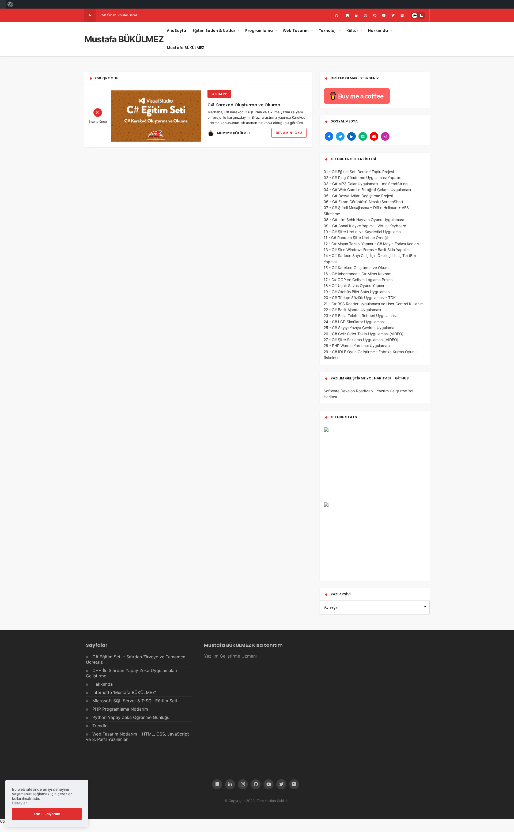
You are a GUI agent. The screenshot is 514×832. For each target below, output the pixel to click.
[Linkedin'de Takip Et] (351, 136)
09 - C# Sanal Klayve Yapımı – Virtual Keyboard (365, 225)
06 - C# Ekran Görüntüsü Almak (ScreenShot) (363, 201)
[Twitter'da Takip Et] (340, 136)
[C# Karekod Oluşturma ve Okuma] (156, 116)
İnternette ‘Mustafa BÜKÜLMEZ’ (124, 692)
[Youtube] (383, 15)
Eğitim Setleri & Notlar (213, 30)
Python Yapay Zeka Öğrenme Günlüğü (130, 717)
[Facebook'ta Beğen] (329, 136)
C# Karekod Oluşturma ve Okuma (243, 105)
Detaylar (19, 803)
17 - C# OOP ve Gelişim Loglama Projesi (358, 279)
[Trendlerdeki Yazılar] (90, 15)
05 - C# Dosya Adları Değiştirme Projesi (358, 195)
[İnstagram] (365, 15)
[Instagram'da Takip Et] (385, 136)
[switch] (418, 15)
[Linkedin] (356, 15)
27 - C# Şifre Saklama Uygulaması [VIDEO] (361, 339)
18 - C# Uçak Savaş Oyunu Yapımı (354, 285)
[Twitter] (393, 15)
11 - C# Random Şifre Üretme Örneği (356, 237)
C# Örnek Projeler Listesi (119, 15)
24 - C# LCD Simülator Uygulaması (354, 321)
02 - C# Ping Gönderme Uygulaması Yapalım (362, 177)
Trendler (100, 725)
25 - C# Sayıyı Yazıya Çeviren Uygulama (359, 327)
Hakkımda (378, 30)
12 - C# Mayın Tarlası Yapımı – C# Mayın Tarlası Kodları (371, 243)
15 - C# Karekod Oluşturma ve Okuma (357, 267)
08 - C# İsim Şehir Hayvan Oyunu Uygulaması (364, 219)
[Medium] (402, 15)
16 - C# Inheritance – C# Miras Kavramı (358, 273)
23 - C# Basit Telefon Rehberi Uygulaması (360, 315)
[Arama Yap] (337, 15)
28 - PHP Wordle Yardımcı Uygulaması (357, 345)
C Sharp (219, 94)
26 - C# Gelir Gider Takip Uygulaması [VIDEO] (363, 333)
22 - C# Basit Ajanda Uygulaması (352, 309)
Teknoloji (328, 30)
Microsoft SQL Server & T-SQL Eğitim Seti (134, 700)
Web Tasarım (296, 30)
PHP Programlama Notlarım (120, 709)
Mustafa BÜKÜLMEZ (124, 39)
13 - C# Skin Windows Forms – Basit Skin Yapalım (367, 249)
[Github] (374, 15)
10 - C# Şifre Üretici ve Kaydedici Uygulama (362, 231)
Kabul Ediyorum (46, 814)
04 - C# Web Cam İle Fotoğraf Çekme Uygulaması (367, 189)
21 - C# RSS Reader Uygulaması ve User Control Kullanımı (374, 303)
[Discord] (347, 15)
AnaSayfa (176, 30)
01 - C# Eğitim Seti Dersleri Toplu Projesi (359, 171)
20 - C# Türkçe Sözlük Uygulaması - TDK (360, 297)
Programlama (259, 30)
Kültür (352, 30)
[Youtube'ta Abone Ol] (374, 136)
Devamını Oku (289, 132)
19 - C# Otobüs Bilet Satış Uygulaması (357, 291)
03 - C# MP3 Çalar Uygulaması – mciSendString (366, 183)
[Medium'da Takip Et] (362, 136)
